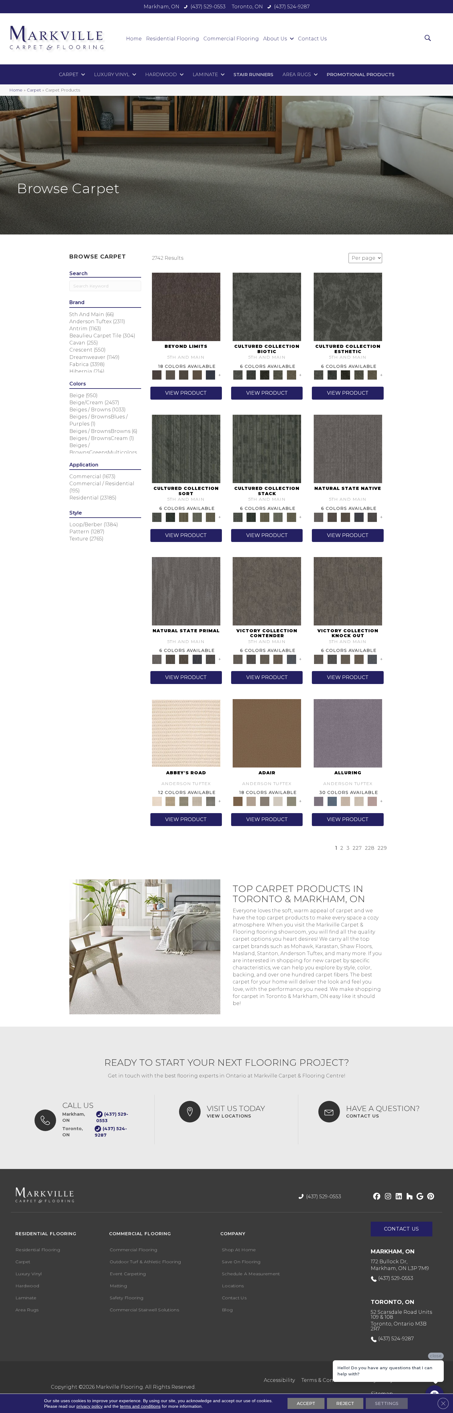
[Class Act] (265, 800)
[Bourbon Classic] (267, 732)
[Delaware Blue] (210, 800)
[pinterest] (429, 1197)
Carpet (34, 90)
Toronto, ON (247, 7)
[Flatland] (210, 374)
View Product (186, 393)
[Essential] (332, 516)
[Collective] (265, 374)
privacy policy (89, 1406)
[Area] (186, 306)
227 (357, 848)
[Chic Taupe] (197, 800)
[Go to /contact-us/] (374, 1111)
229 (382, 848)
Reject (345, 1403)
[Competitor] (265, 658)
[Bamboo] (170, 800)
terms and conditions (140, 1406)
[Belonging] (348, 448)
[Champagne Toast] (251, 800)
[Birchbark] (359, 800)
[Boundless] (184, 800)
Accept (306, 1403)
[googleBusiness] (418, 1197)
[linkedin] (397, 1197)
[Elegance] (278, 800)
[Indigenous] (345, 516)
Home (15, 90)
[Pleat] (197, 516)
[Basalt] (345, 800)
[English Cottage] (291, 800)
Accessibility (279, 1380)
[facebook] (375, 1197)
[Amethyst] (348, 732)
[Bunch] (170, 516)
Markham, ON (161, 7)
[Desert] (170, 374)
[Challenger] (267, 590)
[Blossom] (372, 800)
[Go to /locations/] (232, 1111)
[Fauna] (197, 374)
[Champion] (251, 658)
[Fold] (184, 516)
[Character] (251, 374)
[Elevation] (184, 374)
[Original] (372, 516)
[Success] (291, 658)
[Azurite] (332, 800)
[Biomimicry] (267, 306)
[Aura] (186, 732)
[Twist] (210, 516)
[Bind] (186, 448)
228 (369, 848)
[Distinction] (291, 374)
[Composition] (278, 374)
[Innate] (359, 516)
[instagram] (386, 1197)
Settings (386, 1403)
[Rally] (278, 658)
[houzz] (408, 1197)
